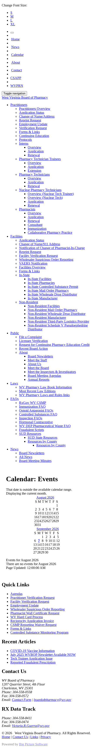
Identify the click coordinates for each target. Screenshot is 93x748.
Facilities (16, 236)
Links (34, 737)
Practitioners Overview (34, 108)
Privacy (45, 737)
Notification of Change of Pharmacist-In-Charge (52, 248)
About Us (34, 364)
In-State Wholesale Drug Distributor (52, 294)
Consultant (35, 225)
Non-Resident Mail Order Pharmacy (52, 310)
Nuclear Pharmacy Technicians (40, 190)
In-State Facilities (39, 279)
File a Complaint (30, 337)
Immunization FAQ (32, 406)
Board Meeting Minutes (35, 461)
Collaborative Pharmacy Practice (50, 232)
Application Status (31, 112)
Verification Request (33, 128)
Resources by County (42, 441)
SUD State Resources (42, 437)
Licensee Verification (33, 341)
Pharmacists (27, 209)
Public (14, 333)
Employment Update (33, 124)
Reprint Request (30, 120)
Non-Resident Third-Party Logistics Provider (58, 321)
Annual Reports (38, 379)
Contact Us (20, 737)
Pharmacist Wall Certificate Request (34, 613)
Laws (14, 383)
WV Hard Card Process (26, 617)
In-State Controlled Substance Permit (53, 286)
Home (15, 39)
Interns (23, 143)
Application (36, 151)
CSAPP (15, 78)
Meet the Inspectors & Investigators (52, 372)
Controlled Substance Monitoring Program (39, 632)
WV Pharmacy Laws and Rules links (44, 395)
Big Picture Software (33, 744)
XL (12, 24)
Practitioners (18, 105)
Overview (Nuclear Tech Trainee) (51, 194)
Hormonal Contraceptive (36, 422)
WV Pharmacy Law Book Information (45, 387)
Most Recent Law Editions (37, 391)
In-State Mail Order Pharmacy (48, 290)
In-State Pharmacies (41, 283)
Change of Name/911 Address (39, 244)
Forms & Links (29, 132)
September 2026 (48, 529)
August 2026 (45, 497)
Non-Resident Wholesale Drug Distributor (56, 314)
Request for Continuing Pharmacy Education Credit (54, 344)
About (15, 62)
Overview (34, 147)
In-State (24, 275)
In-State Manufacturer (43, 298)
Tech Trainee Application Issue (31, 658)
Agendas (16, 594)
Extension (34, 170)
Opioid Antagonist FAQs (36, 410)
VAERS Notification (33, 263)
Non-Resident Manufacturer (47, 317)
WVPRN (16, 85)
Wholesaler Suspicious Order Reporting (46, 259)
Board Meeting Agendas (44, 375)
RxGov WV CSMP (32, 403)
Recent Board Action (33, 348)
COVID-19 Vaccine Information (32, 651)
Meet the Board (38, 368)
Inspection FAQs (30, 418)
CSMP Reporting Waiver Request (33, 625)
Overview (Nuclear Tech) (45, 197)
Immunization (37, 228)
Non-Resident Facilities (44, 306)
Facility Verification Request (38, 256)
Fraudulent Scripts (31, 430)
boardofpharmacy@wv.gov (52, 700)
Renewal (34, 155)
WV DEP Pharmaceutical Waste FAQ (45, 426)
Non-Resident (28, 302)
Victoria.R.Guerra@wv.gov (31, 726)
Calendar (17, 55)
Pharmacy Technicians (34, 174)
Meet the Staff (37, 360)
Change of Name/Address (37, 116)
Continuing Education (34, 136)
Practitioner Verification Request (32, 597)
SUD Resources (30, 433)
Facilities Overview (32, 267)
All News (25, 457)
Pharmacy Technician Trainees (40, 159)
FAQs (14, 399)
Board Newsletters (40, 356)
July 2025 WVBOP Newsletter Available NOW (43, 654)
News (15, 47)
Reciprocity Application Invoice (32, 621)
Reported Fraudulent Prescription (33, 662)
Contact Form (21, 700)
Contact (16, 70)
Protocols (25, 139)
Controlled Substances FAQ (38, 414)
